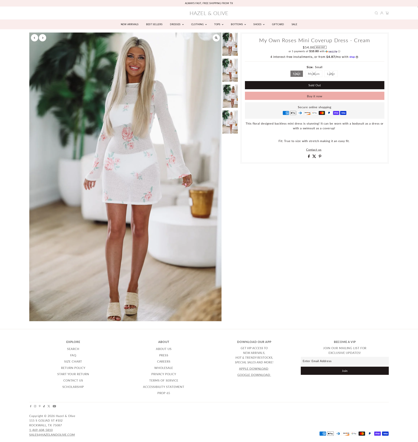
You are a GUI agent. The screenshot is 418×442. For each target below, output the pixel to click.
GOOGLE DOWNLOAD (254, 375)
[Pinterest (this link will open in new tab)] (39, 406)
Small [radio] (298, 74)
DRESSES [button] (175, 24)
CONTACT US (73, 380)
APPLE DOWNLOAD (253, 368)
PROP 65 (163, 393)
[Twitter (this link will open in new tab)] (49, 406)
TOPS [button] (217, 24)
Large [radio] (332, 74)
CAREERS (163, 361)
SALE (294, 24)
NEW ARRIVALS (130, 24)
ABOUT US (164, 349)
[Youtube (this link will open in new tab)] (54, 406)
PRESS (164, 355)
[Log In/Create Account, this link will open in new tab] (381, 13)
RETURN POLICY (73, 368)
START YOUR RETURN (73, 374)
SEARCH (73, 349)
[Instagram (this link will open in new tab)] (35, 406)
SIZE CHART (73, 361)
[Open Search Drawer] (376, 13)
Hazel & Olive (209, 13)
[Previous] (34, 38)
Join (345, 371)
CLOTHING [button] (197, 24)
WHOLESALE (163, 368)
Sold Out (314, 85)
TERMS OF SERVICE (163, 380)
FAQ (73, 355)
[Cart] (387, 13)
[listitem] (230, 45)
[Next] (42, 38)
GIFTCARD (278, 24)
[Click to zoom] (216, 38)
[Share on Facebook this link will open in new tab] (309, 157)
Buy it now (314, 96)
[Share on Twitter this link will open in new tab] (314, 157)
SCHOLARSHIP (73, 387)
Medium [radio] (315, 74)
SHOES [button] (257, 24)
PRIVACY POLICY (163, 374)
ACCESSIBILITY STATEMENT (163, 387)
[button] (314, 51)
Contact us (314, 149)
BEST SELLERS (154, 24)
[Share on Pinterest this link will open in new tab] (320, 157)
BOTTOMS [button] (237, 24)
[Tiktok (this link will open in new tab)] (44, 406)
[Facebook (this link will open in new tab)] (30, 406)
